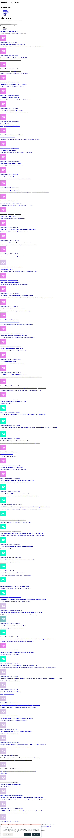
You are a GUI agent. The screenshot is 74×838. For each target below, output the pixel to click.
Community (5, 13)
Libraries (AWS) (6, 29)
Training (4, 14)
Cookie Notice (17, 830)
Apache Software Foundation (48, 824)
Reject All (27, 834)
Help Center (5, 10)
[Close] (39, 826)
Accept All (36, 834)
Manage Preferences (8, 834)
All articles (5, 28)
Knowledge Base (6, 12)
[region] (21, 831)
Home (4, 27)
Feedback (4, 15)
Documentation (5, 11)
